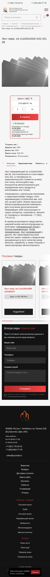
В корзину (25, 117)
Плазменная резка (25, 557)
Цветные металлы (25, 532)
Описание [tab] (11, 163)
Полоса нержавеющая (16, 229)
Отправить (25, 389)
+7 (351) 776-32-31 (15, 3)
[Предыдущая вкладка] (3, 163)
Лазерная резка (25, 552)
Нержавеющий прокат (28, 227)
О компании (25, 489)
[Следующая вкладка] (46, 163)
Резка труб (25, 548)
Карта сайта (25, 477)
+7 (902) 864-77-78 (38, 3)
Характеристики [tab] (25, 163)
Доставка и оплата (25, 473)
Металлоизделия (25, 528)
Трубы (25, 509)
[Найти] (37, 17)
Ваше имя (9, 342)
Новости (25, 485)
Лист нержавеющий (31, 232)
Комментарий (11, 367)
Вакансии (25, 466)
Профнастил (25, 523)
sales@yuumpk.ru (14, 455)
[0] (44, 16)
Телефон (8, 355)
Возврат (25, 469)
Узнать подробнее (17, 573)
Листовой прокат (25, 514)
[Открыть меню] (46, 10)
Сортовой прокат (25, 505)
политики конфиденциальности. (17, 396)
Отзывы (25, 493)
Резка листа (25, 543)
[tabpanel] (25, 207)
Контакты (25, 481)
